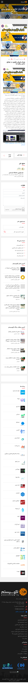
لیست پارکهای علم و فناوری (21, 624)
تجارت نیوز (17, 532)
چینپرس (18, 493)
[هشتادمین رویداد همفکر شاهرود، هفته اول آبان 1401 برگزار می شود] (23, 277)
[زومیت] (23, 573)
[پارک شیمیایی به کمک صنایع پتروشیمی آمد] (23, 297)
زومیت (18, 290)
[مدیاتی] (23, 416)
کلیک (18, 516)
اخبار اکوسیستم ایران (22, 620)
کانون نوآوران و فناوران (15, 279)
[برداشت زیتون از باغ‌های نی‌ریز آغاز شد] (23, 359)
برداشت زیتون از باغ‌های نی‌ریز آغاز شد (13, 358)
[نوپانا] (23, 400)
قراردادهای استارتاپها (22, 636)
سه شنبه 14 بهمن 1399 (18, 59)
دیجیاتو (18, 422)
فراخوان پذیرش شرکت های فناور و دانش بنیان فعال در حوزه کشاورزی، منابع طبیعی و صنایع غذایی (12, 307)
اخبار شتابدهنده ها (19, 250)
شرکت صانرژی (17, 334)
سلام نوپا (18, 477)
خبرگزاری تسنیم (16, 501)
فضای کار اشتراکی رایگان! (14, 332)
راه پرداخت (17, 446)
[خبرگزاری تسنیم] (23, 502)
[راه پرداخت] (23, 447)
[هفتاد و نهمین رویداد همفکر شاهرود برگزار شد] (23, 350)
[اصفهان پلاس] (23, 549)
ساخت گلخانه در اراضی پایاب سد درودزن (12, 367)
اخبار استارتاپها (20, 253)
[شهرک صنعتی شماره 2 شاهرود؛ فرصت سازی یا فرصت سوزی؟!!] (23, 341)
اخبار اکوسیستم (20, 245)
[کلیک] (23, 518)
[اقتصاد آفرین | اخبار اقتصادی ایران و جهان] (23, 541)
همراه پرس (17, 438)
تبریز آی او (17, 524)
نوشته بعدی (9, 155)
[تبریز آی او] (23, 526)
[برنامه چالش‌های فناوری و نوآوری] (23, 455)
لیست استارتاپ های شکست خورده (19, 631)
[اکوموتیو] (23, 557)
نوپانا (18, 399)
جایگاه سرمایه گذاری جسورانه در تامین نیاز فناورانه (12, 268)
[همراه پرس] (23, 439)
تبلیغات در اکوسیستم (22, 653)
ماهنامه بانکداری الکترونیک (13, 563)
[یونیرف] (7, 666)
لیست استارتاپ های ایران (21, 629)
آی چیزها (17, 508)
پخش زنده (24, 638)
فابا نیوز (18, 406)
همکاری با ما (24, 651)
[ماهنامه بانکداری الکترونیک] (23, 565)
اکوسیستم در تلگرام (20, 611)
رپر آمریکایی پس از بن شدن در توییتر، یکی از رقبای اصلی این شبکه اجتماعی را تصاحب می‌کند (12, 286)
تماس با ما (24, 649)
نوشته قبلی (19, 155)
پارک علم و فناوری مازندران (14, 311)
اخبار (13, 13)
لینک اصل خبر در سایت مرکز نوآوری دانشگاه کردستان (15, 144)
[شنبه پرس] (23, 486)
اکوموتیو (18, 556)
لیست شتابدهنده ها (22, 622)
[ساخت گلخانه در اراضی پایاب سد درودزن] (23, 368)
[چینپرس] (23, 494)
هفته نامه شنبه (16, 391)
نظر (9, 59)
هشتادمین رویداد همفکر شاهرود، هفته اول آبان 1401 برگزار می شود (12, 276)
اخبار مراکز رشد (20, 256)
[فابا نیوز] (23, 408)
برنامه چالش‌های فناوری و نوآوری (12, 453)
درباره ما (25, 647)
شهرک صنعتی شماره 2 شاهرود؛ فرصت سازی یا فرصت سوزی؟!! (13, 340)
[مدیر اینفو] (23, 463)
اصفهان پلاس (17, 548)
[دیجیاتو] (23, 423)
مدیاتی (18, 414)
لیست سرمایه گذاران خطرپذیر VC (19, 634)
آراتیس (18, 430)
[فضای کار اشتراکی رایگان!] (23, 333)
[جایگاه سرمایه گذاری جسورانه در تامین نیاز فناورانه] (23, 269)
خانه (17, 13)
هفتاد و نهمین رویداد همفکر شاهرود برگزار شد (13, 349)
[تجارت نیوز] (23, 533)
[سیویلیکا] (21, 666)
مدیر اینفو (18, 299)
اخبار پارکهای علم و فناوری (17, 248)
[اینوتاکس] (23, 471)
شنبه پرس (17, 485)
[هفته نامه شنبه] (23, 392)
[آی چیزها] (23, 510)
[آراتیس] (23, 431)
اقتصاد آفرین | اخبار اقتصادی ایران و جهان (12, 540)
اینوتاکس (17, 469)
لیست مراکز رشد (23, 627)
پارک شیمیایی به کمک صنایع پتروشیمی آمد (13, 296)
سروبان (18, 361)
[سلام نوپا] (23, 478)
